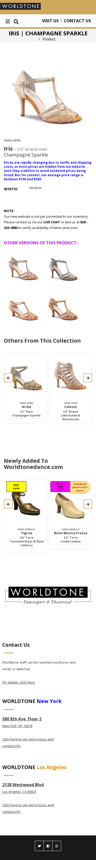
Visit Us (50, 21)
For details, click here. (18, 682)
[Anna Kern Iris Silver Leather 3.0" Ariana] (63, 266)
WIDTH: (11, 188)
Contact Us (77, 21)
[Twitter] (39, 846)
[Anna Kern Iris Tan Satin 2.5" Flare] (63, 306)
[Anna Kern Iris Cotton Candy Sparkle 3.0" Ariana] (23, 266)
